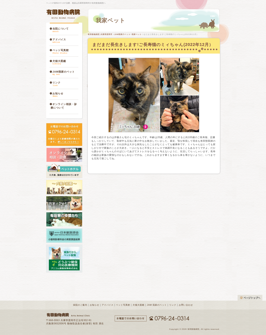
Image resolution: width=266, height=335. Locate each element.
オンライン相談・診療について (64, 106)
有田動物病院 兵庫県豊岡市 (100, 34)
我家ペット (137, 34)
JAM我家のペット (63, 71)
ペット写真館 (60, 50)
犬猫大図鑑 (59, 61)
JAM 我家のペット (157, 305)
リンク (56, 82)
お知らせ (57, 93)
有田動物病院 (63, 14)
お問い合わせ (186, 305)
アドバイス (59, 39)
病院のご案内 (80, 305)
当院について (60, 28)
